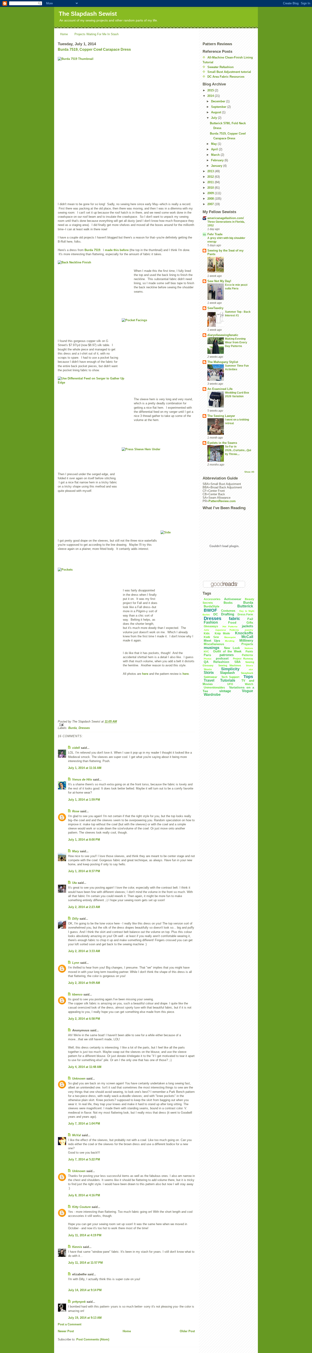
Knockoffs (244, 633)
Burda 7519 (92, 250)
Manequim (230, 637)
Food (232, 622)
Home (64, 34)
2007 (211, 204)
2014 (211, 96)
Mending (229, 641)
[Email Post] (126, 724)
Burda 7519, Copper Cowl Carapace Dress (94, 49)
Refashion (221, 662)
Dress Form (245, 614)
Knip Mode (222, 633)
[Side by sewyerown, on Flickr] (178, 576)
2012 (211, 176)
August (216, 112)
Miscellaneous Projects (228, 644)
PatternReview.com (222, 501)
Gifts (249, 622)
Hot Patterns (229, 626)
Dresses (84, 728)
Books (228, 602)
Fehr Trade (214, 234)
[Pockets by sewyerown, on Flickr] (89, 641)
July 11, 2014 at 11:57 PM (85, 1262)
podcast (222, 658)
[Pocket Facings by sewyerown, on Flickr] (158, 345)
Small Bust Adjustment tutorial (229, 72)
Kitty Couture (81, 1207)
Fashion (211, 622)
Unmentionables (214, 687)
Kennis (77, 1247)
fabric (234, 618)
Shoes (249, 665)
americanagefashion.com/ (225, 218)
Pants (249, 651)
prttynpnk (79, 1301)
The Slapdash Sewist (88, 13)
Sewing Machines (229, 665)
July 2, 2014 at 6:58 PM (84, 1018)
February (218, 160)
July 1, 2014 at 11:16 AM (84, 768)
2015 (211, 90)
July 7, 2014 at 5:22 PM (84, 1159)
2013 (211, 171)
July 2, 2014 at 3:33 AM (84, 951)
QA (206, 662)
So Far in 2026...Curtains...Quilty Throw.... (238, 450)
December (218, 101)
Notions (249, 648)
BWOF (210, 610)
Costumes (228, 610)
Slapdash (227, 673)
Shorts (208, 669)
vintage (225, 691)
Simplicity (230, 669)
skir (251, 669)
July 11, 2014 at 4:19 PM (84, 1235)
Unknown (78, 1078)
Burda (72, 728)
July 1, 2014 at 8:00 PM (84, 839)
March (216, 154)
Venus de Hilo (82, 779)
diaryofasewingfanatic (222, 335)
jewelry (249, 630)
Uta (74, 882)
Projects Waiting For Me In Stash (96, 34)
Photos (208, 658)
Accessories (212, 599)
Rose (75, 811)
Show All (249, 472)
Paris (207, 655)
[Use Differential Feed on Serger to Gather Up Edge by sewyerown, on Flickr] (94, 403)
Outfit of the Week (227, 651)
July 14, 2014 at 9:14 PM (85, 1290)
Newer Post (66, 1331)
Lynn (75, 962)
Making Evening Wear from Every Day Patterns (236, 342)
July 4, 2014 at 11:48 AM (84, 1067)
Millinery (246, 640)
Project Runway (243, 658)
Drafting (227, 614)
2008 (211, 198)
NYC (206, 651)
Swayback (247, 673)
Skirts (209, 673)
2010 (211, 187)
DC (215, 614)
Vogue (247, 691)
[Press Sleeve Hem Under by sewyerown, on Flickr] (158, 474)
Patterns (247, 655)
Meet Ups (212, 640)
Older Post (187, 1331)
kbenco (77, 994)
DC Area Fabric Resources (225, 76)
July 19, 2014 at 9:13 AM (85, 1317)
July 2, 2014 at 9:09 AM (84, 983)
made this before (117, 250)
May (214, 144)
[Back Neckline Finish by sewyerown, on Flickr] (94, 287)
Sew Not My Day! (219, 281)
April (215, 149)
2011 (211, 182)
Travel (209, 680)
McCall (247, 637)
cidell (76, 747)
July (214, 117)
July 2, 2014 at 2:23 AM (84, 907)
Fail (250, 619)
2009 (211, 193)
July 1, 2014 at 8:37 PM (84, 871)
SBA (237, 662)
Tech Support (230, 677)
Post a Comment (69, 1324)
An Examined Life (220, 389)
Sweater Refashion (220, 67)
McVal (76, 1135)
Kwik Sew (211, 637)
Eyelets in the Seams (222, 443)
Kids (207, 633)
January (217, 165)
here (145, 673)
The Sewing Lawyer (221, 416)
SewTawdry (215, 308)
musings (211, 648)
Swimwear (210, 677)
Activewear (232, 599)
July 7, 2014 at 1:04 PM (84, 1123)
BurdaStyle (211, 606)
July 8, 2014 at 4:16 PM (84, 1195)
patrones (226, 655)
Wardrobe (212, 694)
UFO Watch (240, 684)
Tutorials (227, 680)
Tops (248, 676)
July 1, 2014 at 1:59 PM (84, 799)
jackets (247, 626)
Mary (75, 851)
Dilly (75, 918)
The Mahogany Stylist (222, 362)
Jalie (206, 630)
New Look (232, 648)
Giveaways (211, 626)
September (219, 107)
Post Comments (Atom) (92, 1339)
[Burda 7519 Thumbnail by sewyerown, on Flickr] (126, 125)
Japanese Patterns (227, 630)
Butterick (245, 606)
